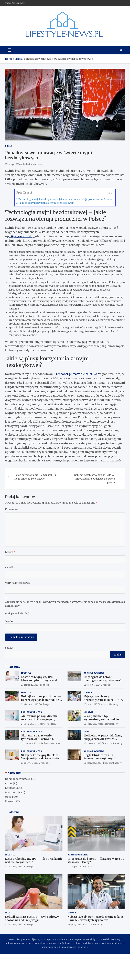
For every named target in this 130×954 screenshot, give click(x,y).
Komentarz (12, 509)
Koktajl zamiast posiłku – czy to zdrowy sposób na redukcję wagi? (41, 700)
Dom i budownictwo (94, 673)
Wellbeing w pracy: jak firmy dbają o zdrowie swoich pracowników (103, 739)
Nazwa (10, 552)
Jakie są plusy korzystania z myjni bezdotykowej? (46, 202)
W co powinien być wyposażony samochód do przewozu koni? (101, 719)
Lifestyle (26, 673)
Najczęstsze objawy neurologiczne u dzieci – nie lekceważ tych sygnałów (103, 700)
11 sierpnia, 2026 (29, 684)
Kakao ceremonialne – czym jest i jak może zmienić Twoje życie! (35, 476)
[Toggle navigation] (9, 50)
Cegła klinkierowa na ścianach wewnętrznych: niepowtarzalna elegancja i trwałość (102, 760)
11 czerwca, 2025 (92, 762)
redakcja (44, 684)
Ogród (9, 796)
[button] (108, 194)
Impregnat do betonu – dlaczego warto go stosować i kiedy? (103, 680)
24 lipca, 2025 (28, 723)
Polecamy (14, 667)
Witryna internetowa (17, 582)
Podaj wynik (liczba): (17, 613)
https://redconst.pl (22, 236)
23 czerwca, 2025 (30, 762)
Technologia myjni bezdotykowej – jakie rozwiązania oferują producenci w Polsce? (65, 199)
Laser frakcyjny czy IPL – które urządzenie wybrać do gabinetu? (39, 680)
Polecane (13, 812)
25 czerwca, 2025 (30, 743)
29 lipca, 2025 (90, 704)
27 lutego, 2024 (12, 164)
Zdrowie (88, 692)
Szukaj (9, 647)
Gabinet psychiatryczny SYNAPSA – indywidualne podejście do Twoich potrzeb (95, 478)
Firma (8, 145)
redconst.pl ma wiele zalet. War (77, 374)
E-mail (10, 567)
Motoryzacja (12, 792)
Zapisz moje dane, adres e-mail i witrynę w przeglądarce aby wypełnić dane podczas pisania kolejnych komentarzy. (65, 603)
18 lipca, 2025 (90, 723)
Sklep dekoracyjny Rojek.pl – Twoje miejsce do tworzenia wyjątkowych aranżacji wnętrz (41, 758)
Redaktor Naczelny (32, 164)
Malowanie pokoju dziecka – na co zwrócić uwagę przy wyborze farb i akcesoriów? (40, 719)
